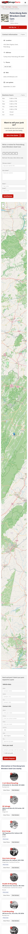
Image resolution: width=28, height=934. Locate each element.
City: (4, 739)
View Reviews (15, 790)
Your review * (5, 170)
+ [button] (3, 204)
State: (4, 733)
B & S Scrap (6, 831)
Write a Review (14, 23)
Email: (4, 721)
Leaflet (13, 668)
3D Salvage (6, 806)
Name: (4, 710)
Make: (4, 688)
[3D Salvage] (14, 800)
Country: (5, 727)
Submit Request (9, 758)
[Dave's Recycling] (14, 930)
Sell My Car (13, 27)
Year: (4, 699)
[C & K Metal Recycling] (14, 776)
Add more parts (8, 753)
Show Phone (6, 790)
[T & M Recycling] (14, 905)
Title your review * (6, 163)
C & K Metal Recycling (10, 783)
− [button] (3, 206)
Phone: (4, 716)
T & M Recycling (8, 911)
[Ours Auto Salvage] (14, 852)
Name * (4, 183)
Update (23, 34)
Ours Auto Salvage (9, 858)
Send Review (8, 196)
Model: (4, 694)
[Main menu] (25, 2)
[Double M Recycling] (14, 877)
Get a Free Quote (13, 135)
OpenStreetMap (19, 668)
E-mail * (4, 188)
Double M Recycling (9, 884)
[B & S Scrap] (14, 825)
